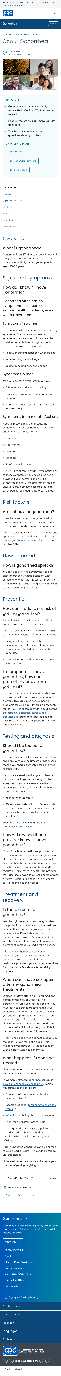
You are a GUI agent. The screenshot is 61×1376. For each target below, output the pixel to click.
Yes (8, 1195)
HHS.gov (7, 1369)
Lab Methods (11, 1286)
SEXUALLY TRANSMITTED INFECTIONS (21, 34)
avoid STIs (43, 620)
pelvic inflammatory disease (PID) (23, 1084)
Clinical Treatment (14, 1268)
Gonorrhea (10, 24)
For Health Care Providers (22, 160)
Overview (7, 194)
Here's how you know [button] (13, 5)
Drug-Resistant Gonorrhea (18, 1273)
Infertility (10, 1115)
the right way (33, 659)
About (8, 1256)
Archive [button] (8, 1339)
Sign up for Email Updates (22, 1297)
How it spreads (10, 213)
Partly (20, 1195)
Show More (8, 226)
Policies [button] (8, 1323)
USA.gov (19, 1369)
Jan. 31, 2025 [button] (15, 54)
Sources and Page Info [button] (20, 1178)
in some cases (24, 826)
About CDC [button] (10, 1314)
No (32, 1195)
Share (53, 1178)
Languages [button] (10, 1331)
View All (10, 1241)
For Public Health (17, 169)
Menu (52, 24)
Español (29, 54)
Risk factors (8, 207)
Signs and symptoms (12, 200)
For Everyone (15, 151)
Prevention (8, 220)
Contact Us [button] (10, 1306)
